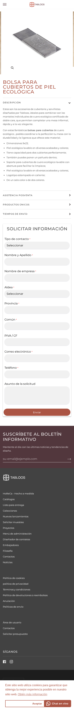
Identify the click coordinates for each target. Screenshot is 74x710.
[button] (32, 694)
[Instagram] (11, 661)
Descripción (12, 102)
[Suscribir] (66, 459)
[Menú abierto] (8, 4)
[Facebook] (4, 661)
